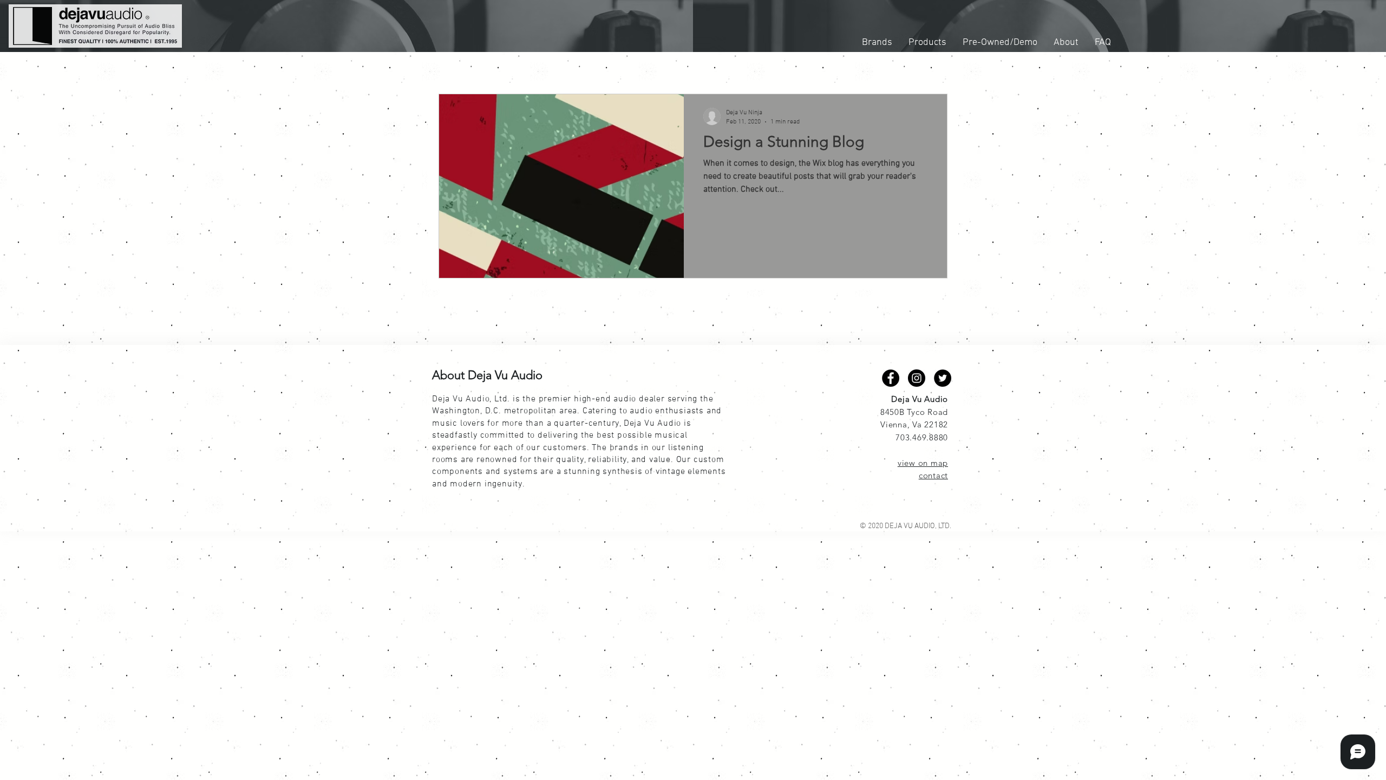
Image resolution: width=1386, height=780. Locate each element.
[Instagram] (916, 378)
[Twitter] (942, 378)
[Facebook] (890, 378)
